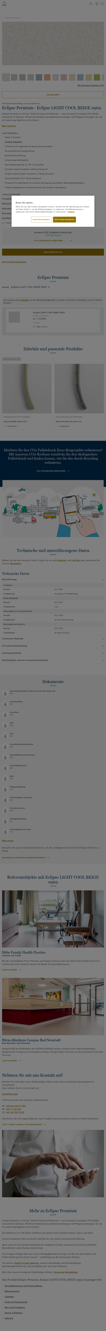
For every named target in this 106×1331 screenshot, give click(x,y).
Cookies (71, 212)
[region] (53, 211)
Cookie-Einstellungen (41, 219)
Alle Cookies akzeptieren (64, 219)
